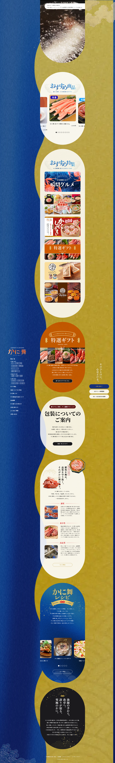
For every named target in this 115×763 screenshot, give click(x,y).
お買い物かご (99, 386)
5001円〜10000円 (15, 383)
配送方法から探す (14, 374)
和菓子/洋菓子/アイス (15, 371)
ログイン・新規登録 (99, 391)
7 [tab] (67, 132)
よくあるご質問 (14, 410)
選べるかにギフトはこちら (62, 381)
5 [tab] (63, 132)
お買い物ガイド (14, 407)
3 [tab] (59, 132)
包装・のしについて (63, 443)
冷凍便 (17, 375)
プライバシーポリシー (67, 756)
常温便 (21, 375)
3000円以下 (14, 380)
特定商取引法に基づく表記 (51, 756)
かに (12, 363)
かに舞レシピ (13, 393)
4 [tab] (61, 132)
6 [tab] (65, 132)
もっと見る (62, 565)
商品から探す (13, 361)
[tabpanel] (62, 111)
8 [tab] (68, 132)
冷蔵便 (13, 375)
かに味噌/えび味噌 (18, 363)
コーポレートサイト (76, 756)
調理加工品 (21, 365)
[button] (62, 31)
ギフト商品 (13, 386)
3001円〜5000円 (21, 380)
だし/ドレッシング (15, 368)
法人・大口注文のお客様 (99, 396)
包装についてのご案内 (16, 390)
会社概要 (12, 400)
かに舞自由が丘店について (17, 397)
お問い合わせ (13, 414)
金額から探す (13, 378)
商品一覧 (12, 359)
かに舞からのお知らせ (16, 404)
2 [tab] (58, 132)
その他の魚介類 (14, 365)
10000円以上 (22, 383)
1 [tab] (56, 132)
